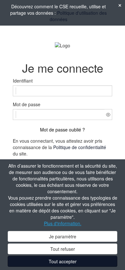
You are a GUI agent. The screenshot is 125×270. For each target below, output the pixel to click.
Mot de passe (26, 104)
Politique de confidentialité (79, 147)
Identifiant (23, 80)
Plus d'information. (62, 223)
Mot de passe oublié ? (62, 129)
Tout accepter (63, 261)
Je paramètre (62, 236)
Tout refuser (62, 249)
